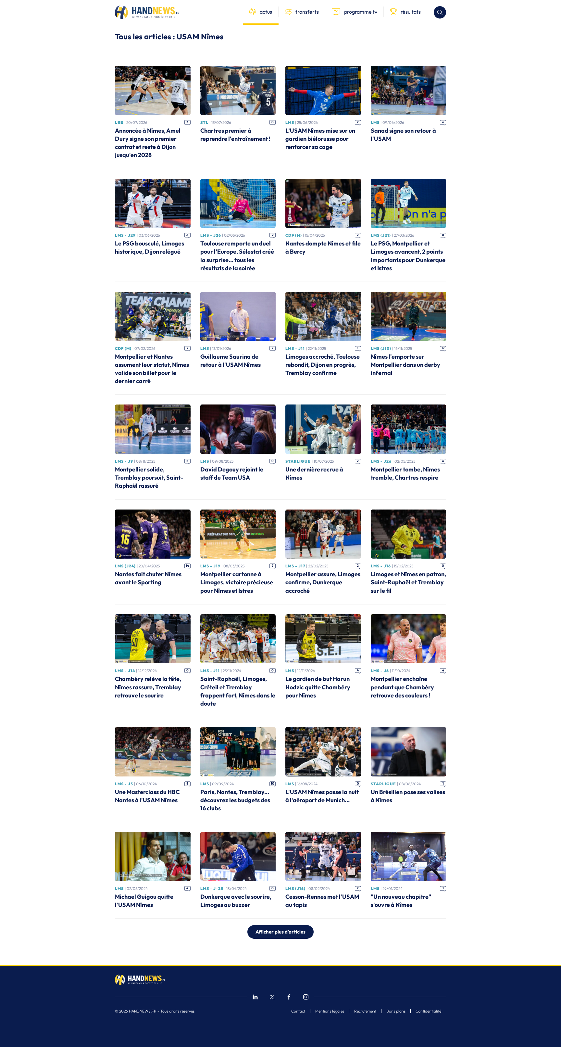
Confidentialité (428, 1011)
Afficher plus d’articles (280, 932)
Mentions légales (329, 1011)
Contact (298, 1011)
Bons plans (395, 1011)
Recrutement (365, 1011)
